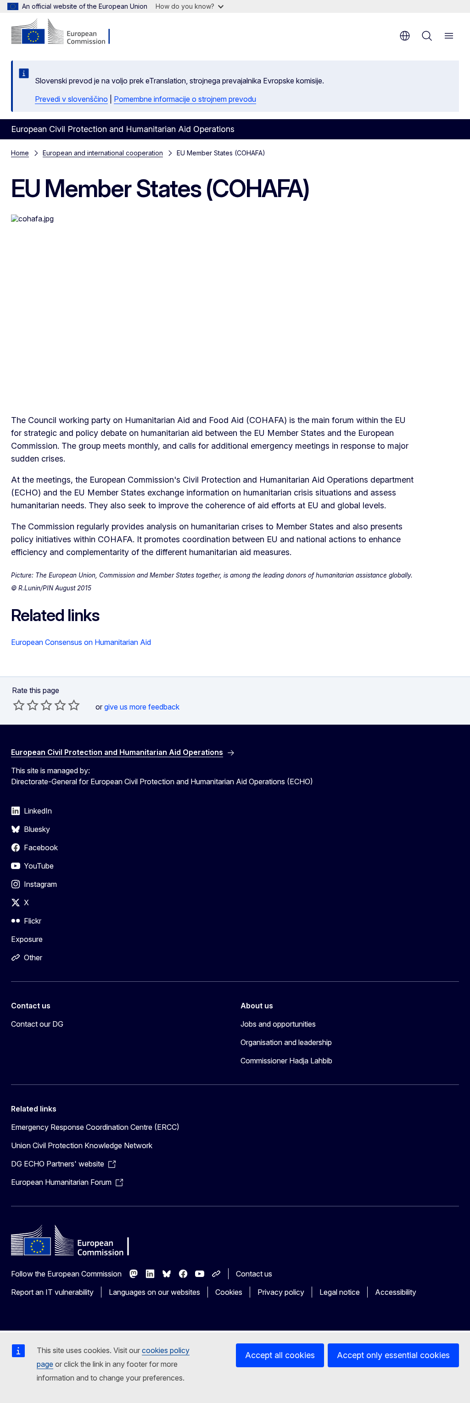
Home (20, 153)
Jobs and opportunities (278, 1024)
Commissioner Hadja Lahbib (286, 1060)
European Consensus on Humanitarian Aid (81, 642)
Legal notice (339, 1292)
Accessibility (395, 1292)
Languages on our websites (154, 1292)
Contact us (254, 1273)
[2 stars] (25, 705)
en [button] (405, 36)
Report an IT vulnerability (52, 1292)
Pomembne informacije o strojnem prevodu (185, 99)
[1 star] (19, 705)
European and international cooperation (103, 153)
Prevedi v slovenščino (71, 99)
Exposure (27, 939)
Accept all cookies (280, 1355)
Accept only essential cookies (393, 1355)
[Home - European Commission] (67, 32)
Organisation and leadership (286, 1042)
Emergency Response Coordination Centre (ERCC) (95, 1127)
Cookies (228, 1292)
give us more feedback (141, 706)
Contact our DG (37, 1024)
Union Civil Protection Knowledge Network (81, 1145)
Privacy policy (280, 1292)
